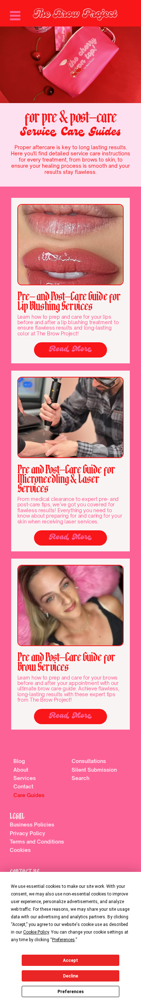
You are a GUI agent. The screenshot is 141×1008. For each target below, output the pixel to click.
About (20, 770)
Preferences (70, 991)
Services (24, 778)
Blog (19, 761)
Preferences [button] (63, 939)
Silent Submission (94, 770)
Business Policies (32, 824)
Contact (23, 786)
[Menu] (15, 15)
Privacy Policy (27, 833)
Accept (70, 960)
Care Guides (28, 795)
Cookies (20, 850)
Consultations (89, 761)
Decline (70, 976)
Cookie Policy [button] (36, 932)
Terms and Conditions (37, 841)
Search (80, 778)
